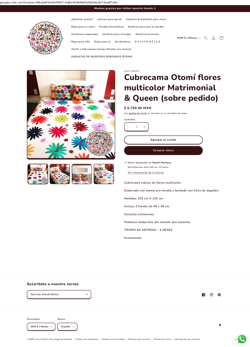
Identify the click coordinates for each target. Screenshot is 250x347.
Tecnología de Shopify (60, 339)
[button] (206, 38)
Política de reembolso (87, 339)
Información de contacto (187, 339)
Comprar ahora (163, 150)
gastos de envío (138, 113)
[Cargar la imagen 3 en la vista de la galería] (82, 174)
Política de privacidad (113, 339)
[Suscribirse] (87, 294)
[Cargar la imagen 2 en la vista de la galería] (60, 174)
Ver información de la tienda (146, 172)
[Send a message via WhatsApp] (242, 339)
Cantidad (129, 119)
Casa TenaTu (42, 339)
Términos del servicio (139, 339)
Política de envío (162, 339)
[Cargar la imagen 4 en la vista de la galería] (104, 174)
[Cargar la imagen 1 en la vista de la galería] (38, 174)
